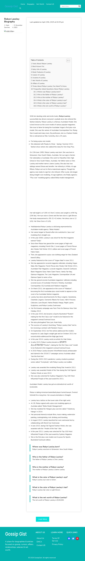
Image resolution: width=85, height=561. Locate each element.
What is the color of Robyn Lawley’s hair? (52, 103)
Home (23, 4)
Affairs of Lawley (38, 83)
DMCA (39, 542)
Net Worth (40, 4)
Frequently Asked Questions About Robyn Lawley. (51, 89)
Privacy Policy (57, 544)
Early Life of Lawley (39, 69)
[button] (20, 8)
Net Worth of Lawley (40, 80)
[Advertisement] (54, 40)
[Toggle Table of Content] (67, 60)
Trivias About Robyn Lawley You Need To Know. (49, 86)
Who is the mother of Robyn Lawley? (50, 97)
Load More (42, 519)
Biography (30, 4)
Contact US (50, 4)
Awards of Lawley (39, 78)
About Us (40, 538)
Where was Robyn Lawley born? (49, 92)
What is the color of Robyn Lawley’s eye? (52, 100)
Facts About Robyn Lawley (42, 64)
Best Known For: (38, 66)
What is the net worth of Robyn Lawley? (51, 106)
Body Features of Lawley (41, 72)
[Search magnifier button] (79, 6)
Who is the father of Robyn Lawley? (50, 95)
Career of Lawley (38, 75)
